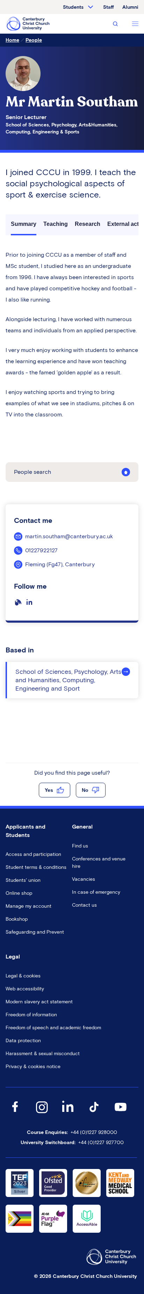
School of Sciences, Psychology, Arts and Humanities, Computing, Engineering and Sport (68, 680)
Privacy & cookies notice (33, 1067)
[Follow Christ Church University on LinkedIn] (67, 1114)
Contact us (84, 905)
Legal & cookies (23, 976)
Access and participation (33, 854)
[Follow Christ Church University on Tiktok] (94, 1114)
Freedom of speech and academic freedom (53, 1028)
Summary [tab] (23, 224)
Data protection (23, 1041)
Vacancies (83, 879)
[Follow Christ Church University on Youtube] (120, 1114)
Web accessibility (25, 989)
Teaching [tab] (55, 224)
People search (32, 472)
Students (73, 7)
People (34, 40)
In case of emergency (96, 892)
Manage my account (28, 906)
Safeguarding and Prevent (35, 932)
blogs (19, 605)
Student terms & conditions (36, 867)
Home (12, 40)
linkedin (30, 605)
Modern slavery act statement (39, 1002)
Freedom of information (31, 1015)
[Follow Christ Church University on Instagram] (41, 1114)
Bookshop (17, 919)
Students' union (23, 880)
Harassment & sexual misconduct (43, 1054)
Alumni (130, 7)
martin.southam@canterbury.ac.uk (69, 536)
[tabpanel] (72, 334)
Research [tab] (87, 224)
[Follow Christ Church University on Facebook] (15, 1114)
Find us (80, 846)
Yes (49, 790)
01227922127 (41, 550)
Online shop (19, 893)
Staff (108, 7)
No (85, 790)
